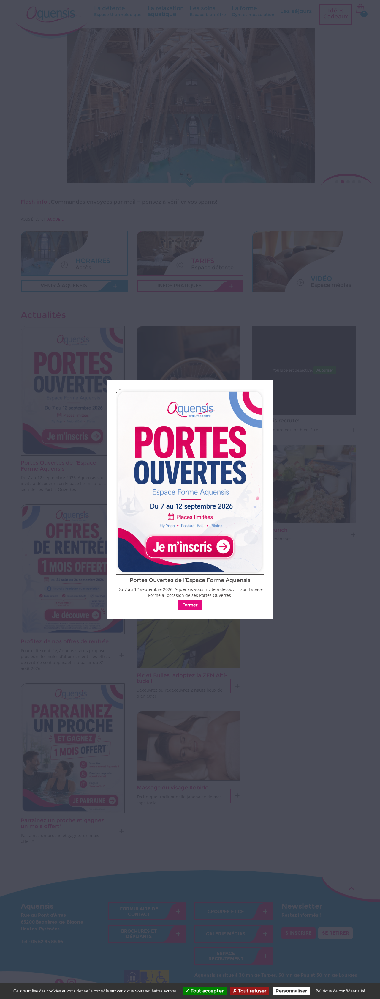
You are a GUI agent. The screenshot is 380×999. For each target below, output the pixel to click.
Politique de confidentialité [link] (340, 991)
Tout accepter (206, 991)
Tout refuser (251, 991)
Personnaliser (291, 991)
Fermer (190, 605)
